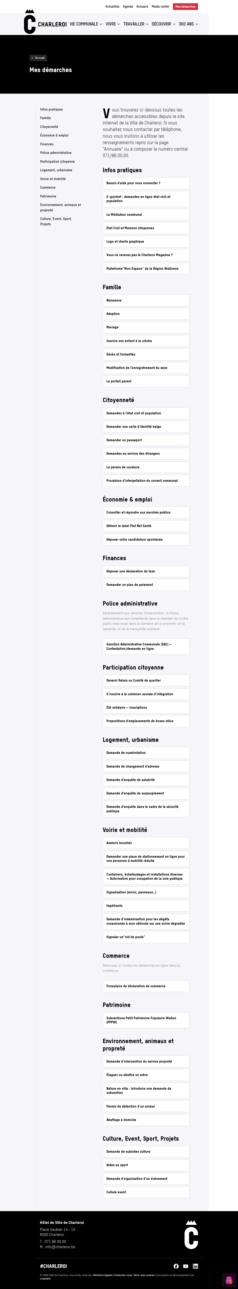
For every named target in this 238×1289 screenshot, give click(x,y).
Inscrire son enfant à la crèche (129, 341)
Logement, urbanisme (56, 170)
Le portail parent (118, 381)
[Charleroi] (44, 21)
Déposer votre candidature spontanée (134, 539)
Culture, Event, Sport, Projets (56, 221)
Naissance (114, 300)
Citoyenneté (49, 126)
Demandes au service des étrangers (133, 453)
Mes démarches (186, 6)
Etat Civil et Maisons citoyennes (130, 228)
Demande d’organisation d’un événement (136, 1179)
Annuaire (142, 6)
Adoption (113, 314)
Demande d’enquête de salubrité (130, 780)
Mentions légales (102, 1275)
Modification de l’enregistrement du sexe (136, 368)
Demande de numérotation (126, 753)
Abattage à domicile (121, 1120)
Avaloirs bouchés (119, 843)
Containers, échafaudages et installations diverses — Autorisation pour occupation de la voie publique (144, 876)
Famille (45, 118)
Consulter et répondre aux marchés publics (138, 512)
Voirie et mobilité (53, 179)
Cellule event (116, 1192)
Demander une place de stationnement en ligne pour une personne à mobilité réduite (145, 858)
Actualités (112, 6)
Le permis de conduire (122, 467)
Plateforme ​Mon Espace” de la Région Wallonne (142, 268)
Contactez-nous (123, 1275)
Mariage (112, 327)
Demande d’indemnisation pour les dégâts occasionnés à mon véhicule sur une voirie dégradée (145, 921)
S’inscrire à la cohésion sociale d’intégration (139, 694)
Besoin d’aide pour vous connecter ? (133, 183)
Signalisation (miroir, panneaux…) (131, 892)
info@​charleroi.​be (60, 1247)
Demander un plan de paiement (129, 585)
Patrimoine (48, 196)
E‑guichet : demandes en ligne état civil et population (138, 199)
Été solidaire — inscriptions (126, 707)
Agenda (128, 6)
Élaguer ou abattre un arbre (127, 1075)
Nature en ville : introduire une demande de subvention (138, 1090)
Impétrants (114, 906)
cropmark (45, 1278)
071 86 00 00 (55, 1241)
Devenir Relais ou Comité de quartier (133, 680)
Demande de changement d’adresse (132, 766)
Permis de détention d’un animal (130, 1106)
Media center (160, 6)
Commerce (48, 187)
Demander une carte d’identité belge (133, 427)
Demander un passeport (124, 440)
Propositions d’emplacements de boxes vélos (139, 721)
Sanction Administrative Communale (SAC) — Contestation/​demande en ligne (139, 646)
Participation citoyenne (57, 161)
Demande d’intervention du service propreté (139, 1061)
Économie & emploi (54, 135)
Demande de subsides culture (128, 1151)
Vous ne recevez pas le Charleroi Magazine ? (139, 255)
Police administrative (56, 153)
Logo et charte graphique (125, 241)
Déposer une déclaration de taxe (130, 571)
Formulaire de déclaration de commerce (135, 986)
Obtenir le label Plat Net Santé (128, 526)
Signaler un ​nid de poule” (125, 937)
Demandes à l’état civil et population (133, 413)
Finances (46, 144)
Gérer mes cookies (144, 1275)
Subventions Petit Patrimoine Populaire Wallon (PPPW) (141, 1020)
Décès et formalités (120, 354)
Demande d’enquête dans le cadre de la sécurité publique (142, 809)
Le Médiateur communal (124, 214)
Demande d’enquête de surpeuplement (135, 793)
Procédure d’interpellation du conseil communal (142, 481)
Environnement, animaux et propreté (60, 207)
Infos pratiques (51, 109)
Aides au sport (117, 1165)
